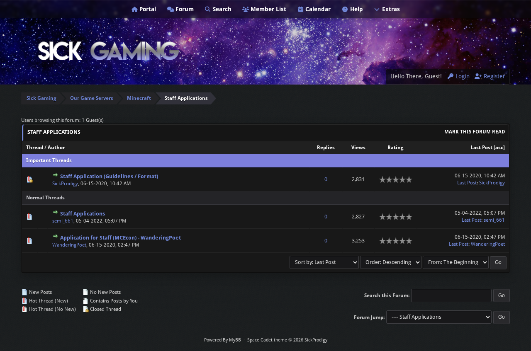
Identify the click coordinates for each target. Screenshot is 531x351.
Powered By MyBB (222, 340)
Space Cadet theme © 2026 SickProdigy (287, 340)
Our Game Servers (91, 98)
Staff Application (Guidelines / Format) (109, 176)
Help (355, 9)
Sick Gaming (41, 98)
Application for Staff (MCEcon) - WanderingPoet (120, 238)
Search (221, 9)
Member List (267, 9)
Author (56, 147)
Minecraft (139, 98)
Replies (326, 147)
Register (493, 76)
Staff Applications (82, 214)
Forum (184, 9)
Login (462, 76)
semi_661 (62, 221)
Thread (34, 147)
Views (358, 147)
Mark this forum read (474, 132)
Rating (395, 147)
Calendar (317, 9)
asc (499, 147)
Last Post (481, 147)
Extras (390, 9)
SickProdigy (65, 183)
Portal (147, 9)
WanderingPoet (69, 245)
